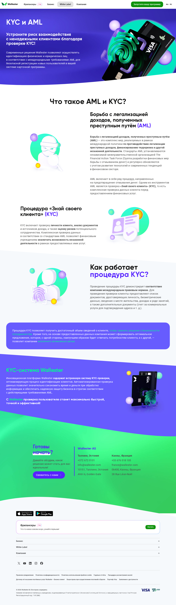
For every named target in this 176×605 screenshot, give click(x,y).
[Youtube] (24, 563)
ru (171, 4)
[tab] (88, 541)
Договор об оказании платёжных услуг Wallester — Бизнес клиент (40, 579)
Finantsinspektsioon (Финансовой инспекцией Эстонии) (86, 593)
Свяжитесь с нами (47, 475)
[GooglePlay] (44, 513)
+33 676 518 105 (121, 460)
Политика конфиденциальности (47, 575)
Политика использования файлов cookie (76, 575)
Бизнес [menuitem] (50, 4)
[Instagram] (36, 563)
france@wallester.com (125, 464)
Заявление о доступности (128, 579)
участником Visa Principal (127, 593)
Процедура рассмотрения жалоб (120, 575)
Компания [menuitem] (81, 4)
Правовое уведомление (24, 575)
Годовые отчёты (100, 575)
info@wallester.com (89, 464)
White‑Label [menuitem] (65, 4)
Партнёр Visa (112, 579)
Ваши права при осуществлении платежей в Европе (86, 579)
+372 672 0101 (86, 460)
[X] (19, 563)
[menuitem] (10, 4)
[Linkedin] (30, 563)
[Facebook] (41, 563)
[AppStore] (24, 513)
